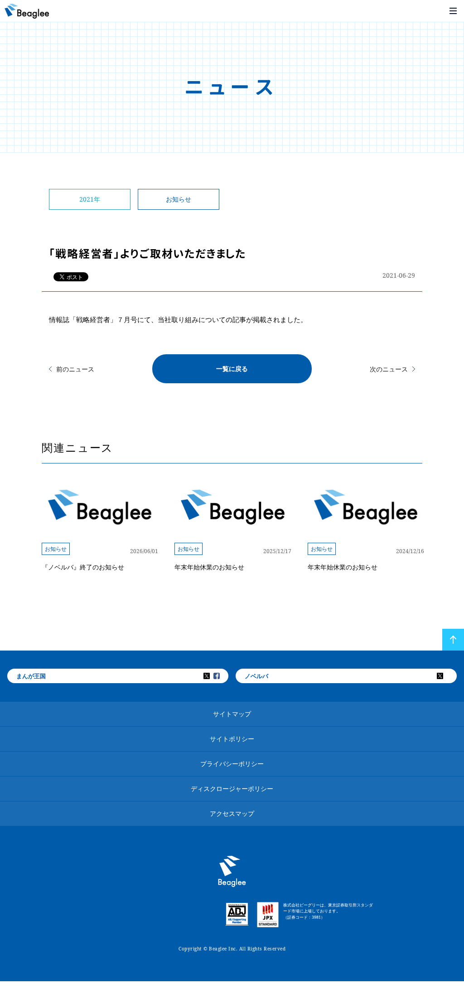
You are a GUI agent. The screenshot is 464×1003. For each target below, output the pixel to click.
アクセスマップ (232, 813)
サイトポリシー (232, 738)
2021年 (89, 199)
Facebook (222, 676)
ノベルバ (256, 676)
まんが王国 (31, 676)
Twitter (212, 676)
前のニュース (75, 369)
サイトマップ (232, 713)
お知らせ (178, 199)
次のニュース (389, 369)
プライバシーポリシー (232, 763)
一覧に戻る (232, 368)
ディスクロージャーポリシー (232, 788)
